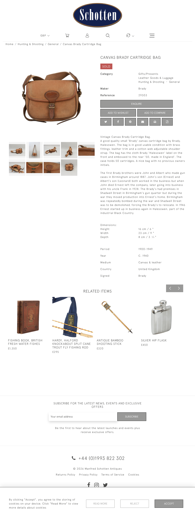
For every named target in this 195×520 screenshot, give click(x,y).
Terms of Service (112, 474)
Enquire (136, 103)
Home (10, 44)
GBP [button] (43, 35)
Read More (100, 503)
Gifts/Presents (148, 73)
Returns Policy (65, 474)
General (53, 44)
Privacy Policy (88, 474)
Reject (134, 503)
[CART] (67, 35)
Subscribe (131, 416)
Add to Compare (155, 112)
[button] (87, 35)
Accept (169, 503)
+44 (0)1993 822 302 (101, 458)
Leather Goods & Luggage (155, 77)
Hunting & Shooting (31, 44)
